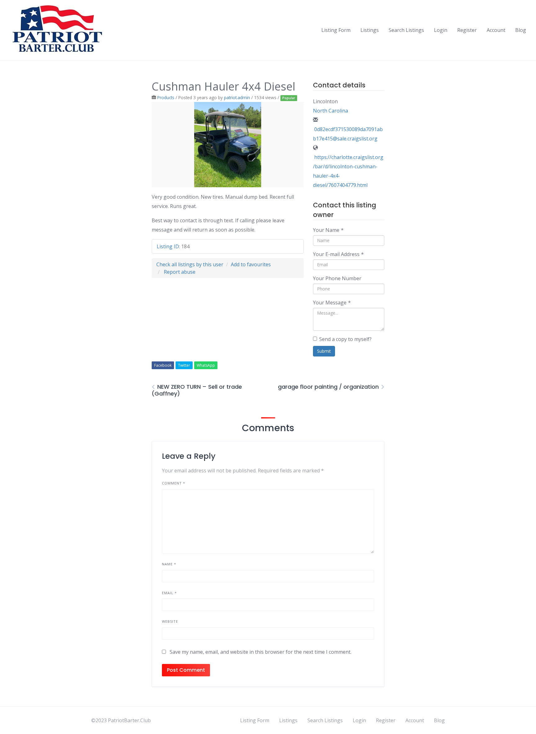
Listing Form (336, 30)
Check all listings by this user (189, 264)
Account (496, 30)
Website (170, 621)
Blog (520, 30)
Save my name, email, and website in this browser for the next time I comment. (260, 651)
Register (467, 30)
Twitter (184, 365)
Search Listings (406, 30)
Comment (173, 483)
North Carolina (330, 110)
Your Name (328, 230)
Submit (324, 351)
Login (440, 30)
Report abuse (179, 271)
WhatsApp (206, 365)
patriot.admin (237, 97)
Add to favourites (251, 264)
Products (165, 97)
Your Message (332, 302)
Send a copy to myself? (345, 339)
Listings (369, 30)
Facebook (163, 365)
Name (169, 564)
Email (169, 592)
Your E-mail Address (338, 254)
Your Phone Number (337, 278)
